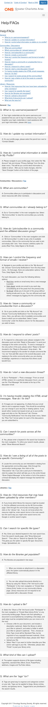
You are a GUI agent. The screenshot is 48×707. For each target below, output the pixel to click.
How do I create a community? (16, 55)
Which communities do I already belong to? (20, 50)
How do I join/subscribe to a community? (19, 52)
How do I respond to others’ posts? (17, 66)
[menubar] (21, 2)
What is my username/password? (17, 37)
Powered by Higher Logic (24, 706)
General (3, 35)
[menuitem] (9, 2)
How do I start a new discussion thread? (19, 69)
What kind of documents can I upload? (19, 98)
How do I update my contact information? (20, 39)
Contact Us (8, 2)
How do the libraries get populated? (18, 93)
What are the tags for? (13, 100)
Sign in (43, 2)
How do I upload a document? (16, 95)
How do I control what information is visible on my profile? (26, 42)
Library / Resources (7, 84)
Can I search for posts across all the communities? (23, 76)
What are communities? (13, 48)
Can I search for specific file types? (17, 91)
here (29, 122)
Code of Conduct (20, 2)
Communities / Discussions (10, 45)
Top (9, 105)
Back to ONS (33, 2)
